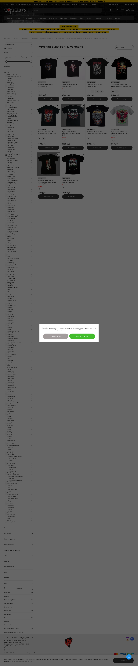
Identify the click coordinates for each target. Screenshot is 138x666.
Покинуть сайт (56, 336)
